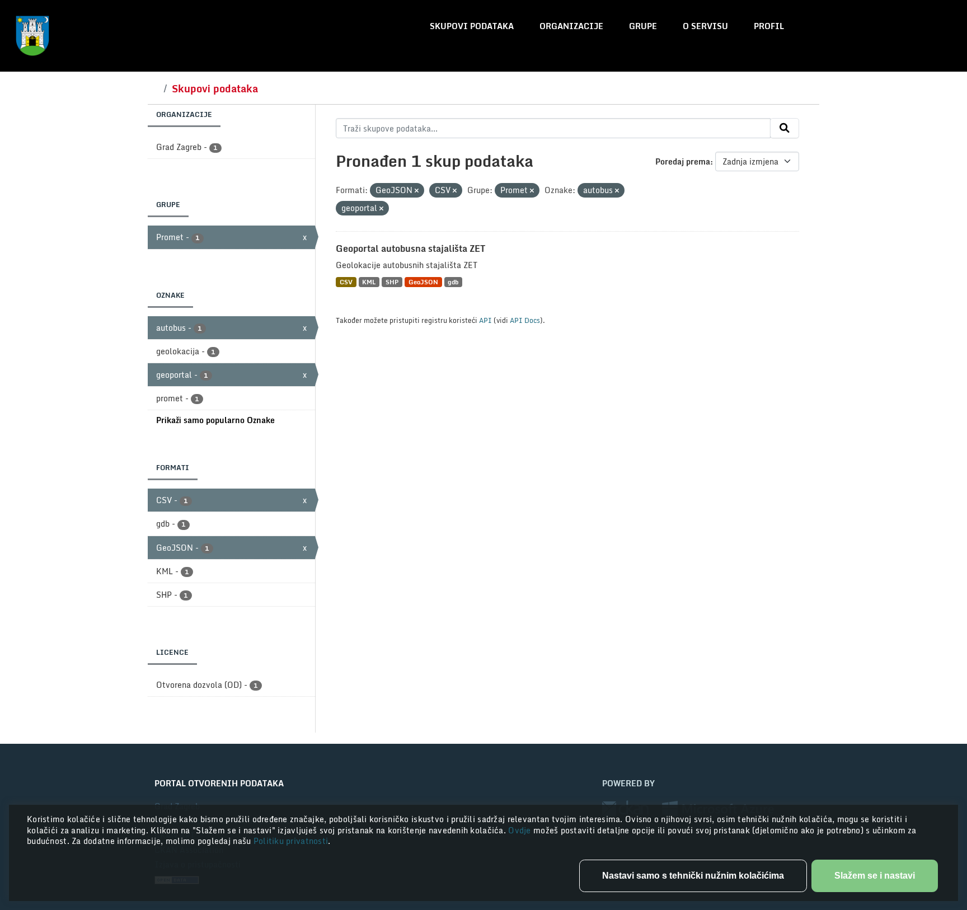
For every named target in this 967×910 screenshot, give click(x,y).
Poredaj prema (682, 161)
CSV (346, 282)
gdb (453, 282)
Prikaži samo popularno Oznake (215, 420)
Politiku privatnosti (291, 840)
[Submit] (784, 128)
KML (368, 282)
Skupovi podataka (472, 26)
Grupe (643, 26)
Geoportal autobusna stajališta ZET (410, 248)
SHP (392, 282)
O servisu (705, 26)
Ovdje (520, 830)
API (485, 320)
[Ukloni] (417, 191)
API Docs (525, 320)
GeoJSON (423, 282)
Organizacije (571, 26)
